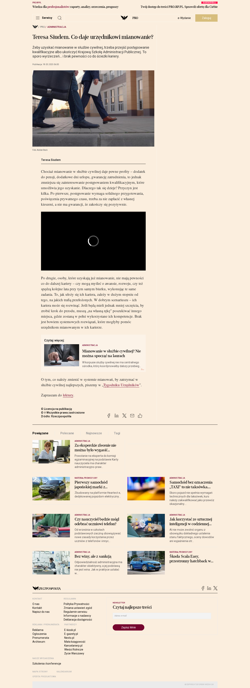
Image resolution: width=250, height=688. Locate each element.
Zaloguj (206, 18)
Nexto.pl (69, 637)
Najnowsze (94, 433)
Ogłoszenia (39, 633)
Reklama (37, 630)
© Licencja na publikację (56, 408)
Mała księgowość (74, 641)
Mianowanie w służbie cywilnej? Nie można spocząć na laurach (111, 353)
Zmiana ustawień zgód (78, 607)
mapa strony (40, 671)
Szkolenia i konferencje (46, 663)
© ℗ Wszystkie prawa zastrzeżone (63, 412)
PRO (135, 18)
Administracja (56, 27)
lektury (68, 394)
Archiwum (38, 641)
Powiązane (40, 433)
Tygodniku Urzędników (121, 384)
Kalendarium (64, 671)
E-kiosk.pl (70, 630)
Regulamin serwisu (75, 611)
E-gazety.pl (71, 633)
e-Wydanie (184, 18)
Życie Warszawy (74, 653)
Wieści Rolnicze (73, 649)
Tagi (117, 433)
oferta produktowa (44, 676)
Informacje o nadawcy (77, 615)
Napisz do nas (41, 611)
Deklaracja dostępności (78, 619)
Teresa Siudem (51, 159)
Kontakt (37, 607)
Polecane (67, 433)
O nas (35, 604)
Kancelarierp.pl (73, 645)
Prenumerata (40, 637)
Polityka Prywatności (76, 604)
